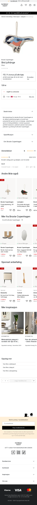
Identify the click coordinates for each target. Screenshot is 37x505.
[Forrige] (3, 38)
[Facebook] (13, 452)
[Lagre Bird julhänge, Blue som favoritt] (34, 381)
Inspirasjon (6, 474)
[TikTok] (23, 452)
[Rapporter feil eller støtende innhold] (34, 167)
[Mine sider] (21, 5)
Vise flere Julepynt (8, 367)
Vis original (15, 167)
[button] (4, 68)
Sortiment (5, 468)
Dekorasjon (16, 16)
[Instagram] (18, 452)
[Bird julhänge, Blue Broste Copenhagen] (18, 37)
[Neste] (34, 38)
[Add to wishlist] (10, 210)
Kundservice (6, 461)
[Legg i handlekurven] (14, 210)
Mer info (31, 96)
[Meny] (34, 5)
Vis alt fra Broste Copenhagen (11, 220)
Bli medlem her (30, 78)
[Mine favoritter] (26, 5)
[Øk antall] (8, 381)
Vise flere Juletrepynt (9, 364)
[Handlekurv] (30, 5)
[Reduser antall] (2, 381)
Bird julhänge (29, 16)
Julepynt (23, 16)
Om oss (4, 481)
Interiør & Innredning (6, 16)
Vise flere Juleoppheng (10, 371)
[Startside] (4, 5)
